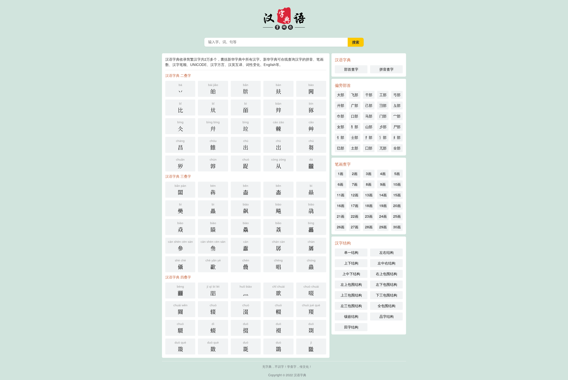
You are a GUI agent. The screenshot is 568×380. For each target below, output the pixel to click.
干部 (368, 94)
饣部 (340, 137)
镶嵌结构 (351, 316)
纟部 (396, 137)
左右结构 (386, 252)
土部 (354, 148)
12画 (354, 194)
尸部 (396, 126)
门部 (383, 116)
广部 (354, 105)
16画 (340, 205)
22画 (354, 216)
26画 (340, 226)
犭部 (354, 126)
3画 (368, 173)
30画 (397, 226)
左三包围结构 (351, 305)
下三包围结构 (386, 295)
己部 (368, 105)
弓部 (396, 94)
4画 (383, 173)
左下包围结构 (386, 284)
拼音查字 (386, 69)
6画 (340, 184)
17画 (354, 205)
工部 (383, 94)
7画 (354, 184)
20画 (397, 205)
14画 (383, 194)
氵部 (383, 137)
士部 (354, 137)
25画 (397, 216)
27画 (354, 226)
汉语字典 (284, 17)
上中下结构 (351, 273)
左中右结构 (386, 263)
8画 (368, 184)
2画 (354, 173)
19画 (383, 205)
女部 (340, 126)
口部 (354, 116)
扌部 (368, 137)
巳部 (340, 148)
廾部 (340, 105)
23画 (369, 216)
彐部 (383, 105)
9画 (383, 184)
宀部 (396, 116)
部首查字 (351, 69)
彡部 (383, 126)
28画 (369, 226)
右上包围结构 (386, 273)
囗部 (368, 148)
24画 (383, 216)
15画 (397, 194)
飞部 (354, 94)
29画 (383, 226)
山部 (368, 126)
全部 (396, 148)
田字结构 (351, 327)
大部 (340, 94)
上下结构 (351, 263)
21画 (340, 216)
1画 (340, 173)
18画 (369, 205)
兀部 (383, 148)
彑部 (396, 105)
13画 (369, 194)
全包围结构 (386, 305)
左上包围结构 (351, 284)
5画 (397, 173)
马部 (368, 116)
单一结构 (351, 252)
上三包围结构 (351, 295)
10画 (397, 184)
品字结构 (386, 316)
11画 (340, 194)
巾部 (340, 116)
